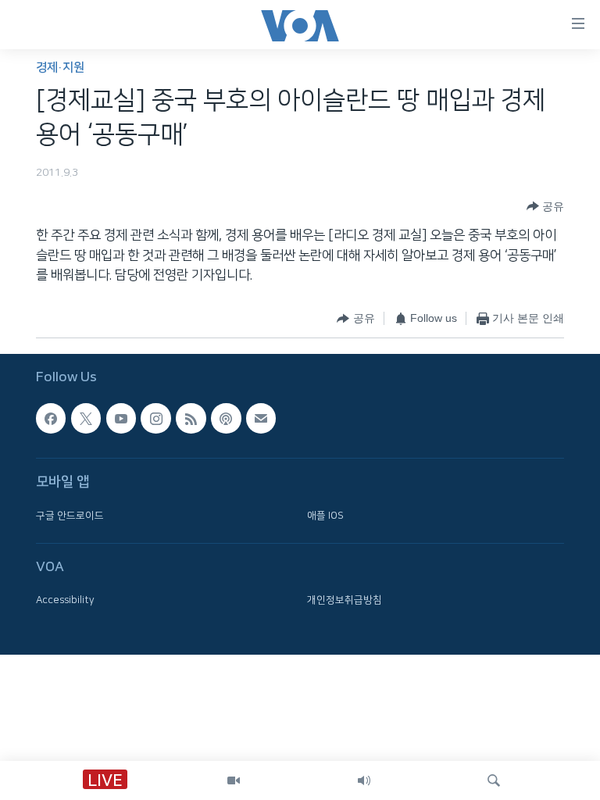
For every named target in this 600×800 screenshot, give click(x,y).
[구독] (261, 418)
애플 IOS (325, 515)
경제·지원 (60, 67)
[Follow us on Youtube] (121, 418)
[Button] (545, 206)
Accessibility (65, 600)
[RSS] (190, 418)
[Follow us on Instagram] (155, 418)
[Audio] (364, 780)
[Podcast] (226, 418)
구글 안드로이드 (70, 515)
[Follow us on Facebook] (51, 418)
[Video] (233, 780)
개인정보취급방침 (344, 600)
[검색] (493, 780)
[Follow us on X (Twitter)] (86, 418)
